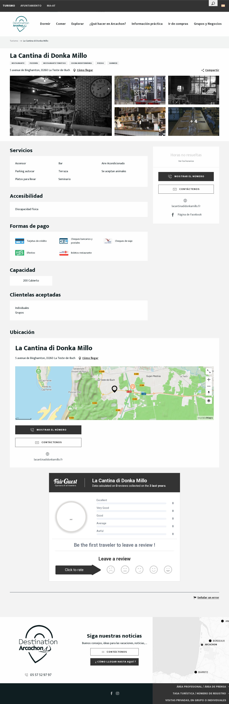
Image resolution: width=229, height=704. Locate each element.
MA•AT (51, 5)
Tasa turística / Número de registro (199, 693)
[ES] (223, 6)
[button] (213, 3)
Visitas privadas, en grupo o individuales (195, 700)
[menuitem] (21, 24)
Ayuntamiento (31, 5)
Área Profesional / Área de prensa (201, 686)
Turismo (9, 5)
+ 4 (193, 121)
